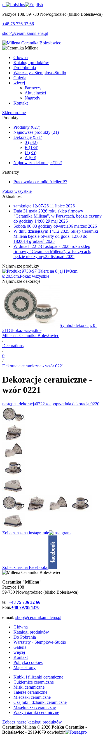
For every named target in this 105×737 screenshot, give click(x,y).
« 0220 (73, 403)
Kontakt (20, 657)
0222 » (25, 403)
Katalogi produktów (31, 632)
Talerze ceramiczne (30, 692)
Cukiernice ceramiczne (33, 682)
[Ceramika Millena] (31, 42)
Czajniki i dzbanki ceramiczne (40, 702)
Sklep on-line (14, 112)
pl (4, 4)
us (23, 4)
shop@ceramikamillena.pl (25, 33)
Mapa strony (24, 667)
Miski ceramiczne (29, 687)
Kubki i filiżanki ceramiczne (38, 677)
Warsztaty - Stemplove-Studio (39, 642)
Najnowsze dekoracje (37, 162)
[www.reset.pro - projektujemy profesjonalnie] (76, 732)
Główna (20, 627)
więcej (19, 652)
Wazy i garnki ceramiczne (36, 712)
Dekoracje (27, 137)
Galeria (19, 647)
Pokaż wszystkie (17, 191)
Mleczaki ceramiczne (32, 697)
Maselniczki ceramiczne (34, 707)
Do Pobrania (24, 637)
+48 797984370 (25, 607)
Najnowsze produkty (36, 132)
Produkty (26, 127)
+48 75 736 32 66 (18, 23)
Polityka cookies (28, 662)
